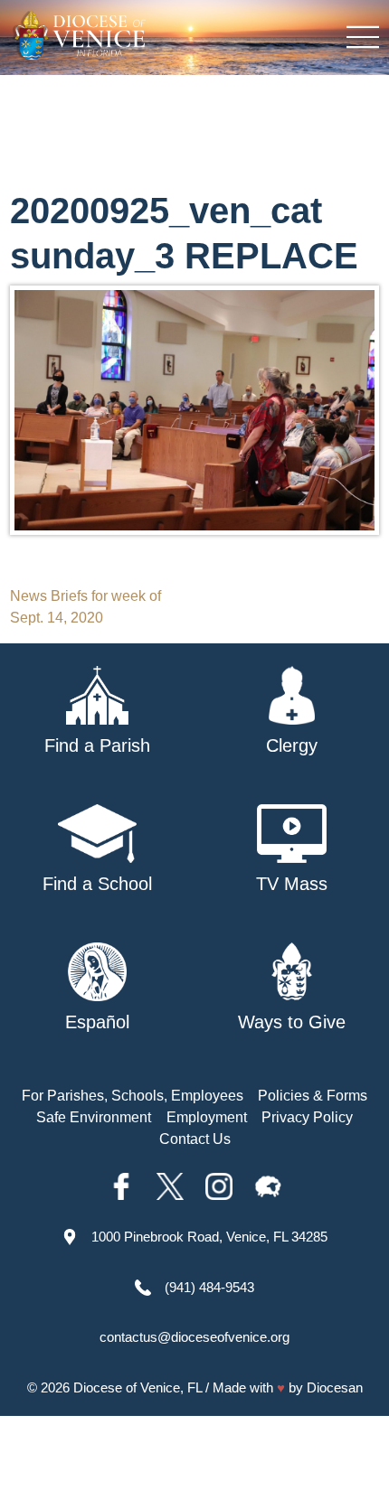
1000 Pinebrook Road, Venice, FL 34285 (209, 1236)
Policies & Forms (312, 1095)
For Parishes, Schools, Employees (132, 1095)
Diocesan (335, 1387)
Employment (206, 1117)
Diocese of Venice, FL (137, 1387)
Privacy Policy (307, 1117)
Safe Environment (93, 1117)
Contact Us (195, 1139)
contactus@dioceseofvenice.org (194, 1337)
